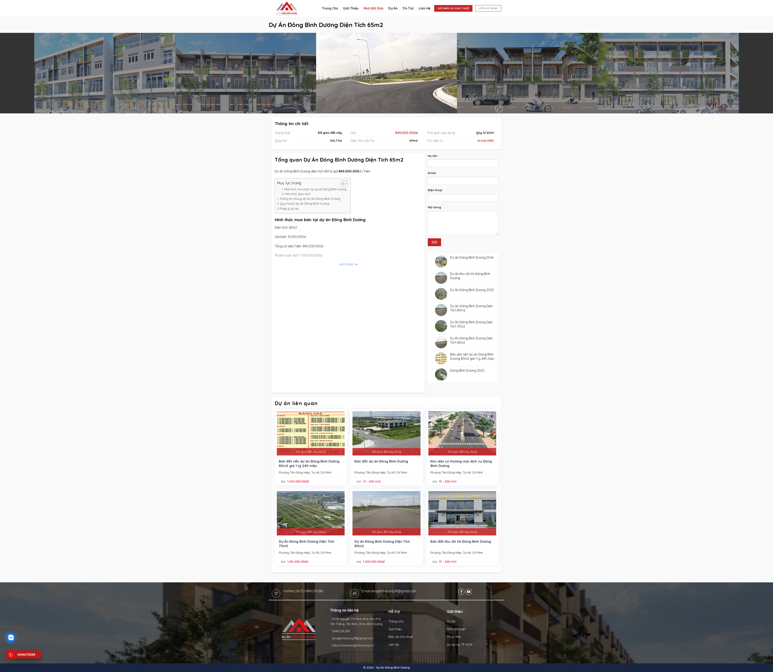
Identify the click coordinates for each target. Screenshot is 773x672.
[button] (499, 108)
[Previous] (20, 73)
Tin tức (408, 8)
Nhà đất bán (374, 8)
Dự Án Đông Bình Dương (393, 667)
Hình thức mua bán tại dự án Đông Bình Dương (315, 189)
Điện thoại (435, 190)
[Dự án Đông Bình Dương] (292, 8)
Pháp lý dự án (289, 209)
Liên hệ (424, 8)
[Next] (752, 73)
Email (432, 173)
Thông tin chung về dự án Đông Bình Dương (309, 199)
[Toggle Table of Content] (341, 183)
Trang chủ (330, 8)
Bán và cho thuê (401, 637)
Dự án (393, 8)
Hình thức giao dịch (297, 194)
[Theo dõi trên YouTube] (468, 591)
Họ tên (432, 156)
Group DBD (485, 140)
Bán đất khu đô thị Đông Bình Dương (460, 541)
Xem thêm (346, 264)
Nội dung (434, 207)
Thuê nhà (454, 637)
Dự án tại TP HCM (459, 645)
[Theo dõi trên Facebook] (461, 591)
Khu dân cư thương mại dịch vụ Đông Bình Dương (461, 463)
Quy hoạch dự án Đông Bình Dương (304, 203)
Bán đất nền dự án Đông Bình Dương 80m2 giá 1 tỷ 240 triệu (309, 463)
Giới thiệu (351, 8)
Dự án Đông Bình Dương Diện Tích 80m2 (382, 543)
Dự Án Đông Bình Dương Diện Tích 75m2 (306, 543)
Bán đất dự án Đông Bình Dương (381, 461)
